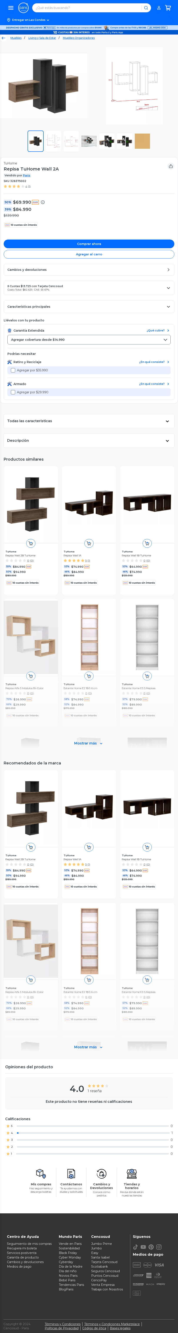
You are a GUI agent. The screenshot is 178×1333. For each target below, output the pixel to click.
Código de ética (94, 1328)
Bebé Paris (67, 1280)
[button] (89, 20)
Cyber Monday (70, 1257)
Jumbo (96, 1248)
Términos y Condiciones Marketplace (112, 1324)
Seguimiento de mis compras (29, 1244)
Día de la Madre (70, 1266)
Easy (94, 1253)
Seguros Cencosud (105, 1271)
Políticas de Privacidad (62, 1328)
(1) (29, 186)
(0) (32, 560)
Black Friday (68, 1253)
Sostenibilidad (69, 1248)
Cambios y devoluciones (25, 1262)
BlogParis (66, 1289)
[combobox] (89, 339)
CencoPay (99, 1280)
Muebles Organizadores (79, 38)
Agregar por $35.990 (32, 370)
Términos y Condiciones (63, 1324)
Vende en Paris (70, 1244)
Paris (26, 175)
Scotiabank (99, 1266)
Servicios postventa (21, 1253)
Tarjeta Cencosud (104, 1262)
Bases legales (120, 1328)
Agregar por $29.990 (32, 392)
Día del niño (68, 1271)
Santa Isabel (100, 1257)
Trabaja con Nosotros (107, 1289)
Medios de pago (19, 1266)
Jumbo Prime (101, 1244)
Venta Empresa (103, 1285)
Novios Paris (68, 1276)
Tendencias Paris (71, 1285)
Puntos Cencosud (104, 1276)
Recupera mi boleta (22, 1248)
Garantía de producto (23, 1257)
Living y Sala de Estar (42, 38)
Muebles (15, 38)
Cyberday (66, 1262)
